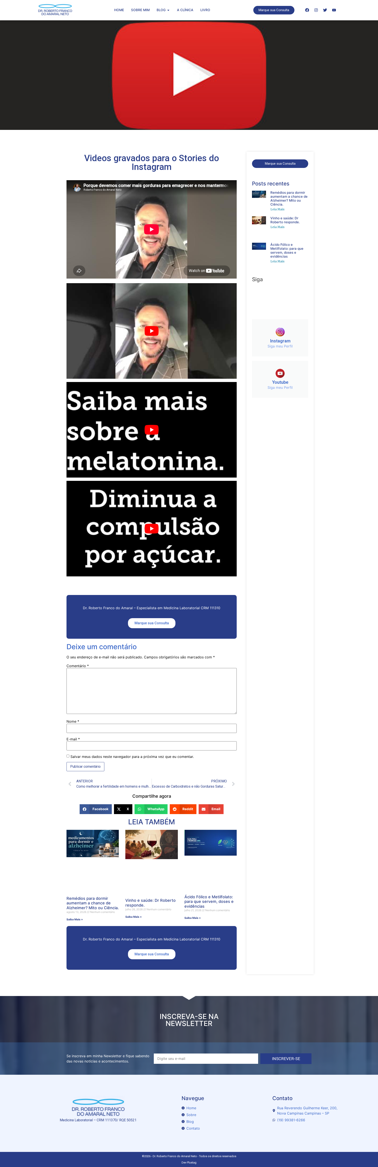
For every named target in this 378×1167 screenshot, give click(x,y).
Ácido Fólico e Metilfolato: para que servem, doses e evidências (209, 902)
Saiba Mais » (74, 919)
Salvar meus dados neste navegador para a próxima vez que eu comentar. (132, 756)
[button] (96, 809)
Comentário (77, 666)
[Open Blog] (168, 10)
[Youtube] (334, 10)
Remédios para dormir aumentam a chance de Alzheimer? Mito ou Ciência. (92, 903)
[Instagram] (316, 10)
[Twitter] (325, 10)
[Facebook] (307, 10)
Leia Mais (277, 209)
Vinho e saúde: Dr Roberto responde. (285, 220)
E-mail (73, 739)
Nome (72, 721)
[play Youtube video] (151, 331)
